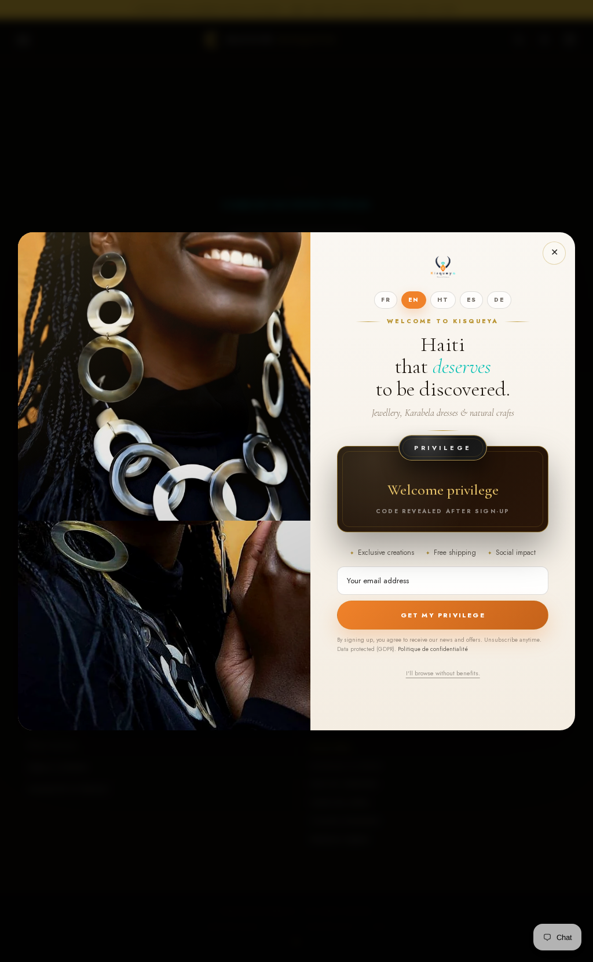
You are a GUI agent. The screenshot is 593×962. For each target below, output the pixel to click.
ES (472, 299)
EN (413, 299)
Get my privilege (443, 615)
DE (499, 299)
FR (385, 299)
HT (443, 299)
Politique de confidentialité (433, 649)
